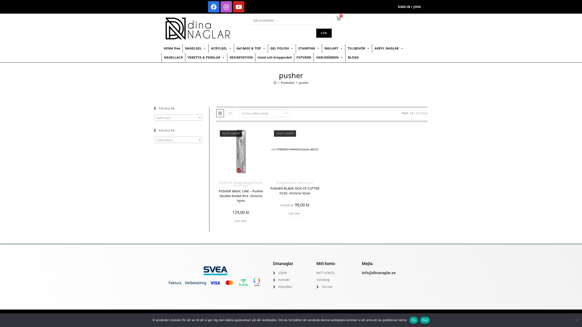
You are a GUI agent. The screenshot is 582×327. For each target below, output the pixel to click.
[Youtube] (238, 6)
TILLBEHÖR (356, 48)
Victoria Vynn (240, 185)
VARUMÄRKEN (327, 57)
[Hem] (274, 83)
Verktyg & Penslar (253, 183)
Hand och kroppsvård (275, 57)
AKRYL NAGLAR (386, 48)
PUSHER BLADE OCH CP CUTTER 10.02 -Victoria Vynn (294, 190)
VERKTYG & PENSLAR (204, 57)
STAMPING (306, 48)
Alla (424, 113)
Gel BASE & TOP (248, 48)
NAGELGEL (193, 48)
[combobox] (178, 117)
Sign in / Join (409, 7)
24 (417, 113)
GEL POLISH (279, 48)
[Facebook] (213, 6)
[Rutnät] (220, 113)
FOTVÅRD (303, 57)
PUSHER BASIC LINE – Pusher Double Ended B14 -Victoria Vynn (241, 196)
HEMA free (172, 48)
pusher (304, 83)
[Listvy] (230, 113)
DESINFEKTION (241, 57)
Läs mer (241, 221)
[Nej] (576, 320)
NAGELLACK (173, 57)
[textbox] (178, 118)
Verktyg (237, 183)
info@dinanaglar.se (379, 272)
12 (411, 113)
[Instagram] (226, 6)
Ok (414, 320)
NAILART (331, 48)
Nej (424, 320)
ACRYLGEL (219, 48)
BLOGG (353, 57)
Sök (324, 33)
